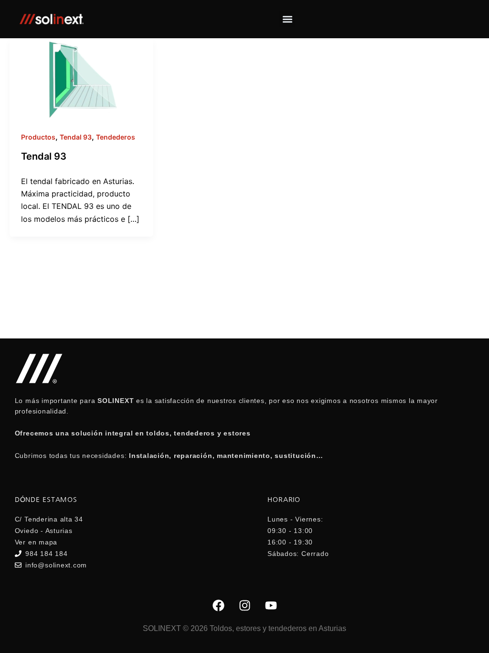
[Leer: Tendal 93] (81, 78)
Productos (38, 137)
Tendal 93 (76, 137)
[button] (287, 19)
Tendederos (115, 137)
